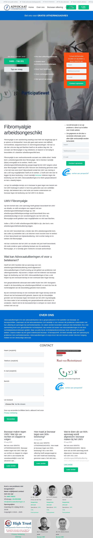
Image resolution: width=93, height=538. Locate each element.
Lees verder (68, 464)
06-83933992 (16, 499)
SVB (32, 510)
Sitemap (18, 537)
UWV (39, 507)
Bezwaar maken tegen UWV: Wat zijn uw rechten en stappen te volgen (15, 435)
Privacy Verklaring (10, 413)
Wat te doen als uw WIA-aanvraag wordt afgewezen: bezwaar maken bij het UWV (76, 435)
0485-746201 (11, 496)
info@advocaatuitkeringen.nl (14, 502)
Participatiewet (34, 512)
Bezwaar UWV (41, 537)
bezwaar (38, 175)
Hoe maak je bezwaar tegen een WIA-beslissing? (44, 434)
